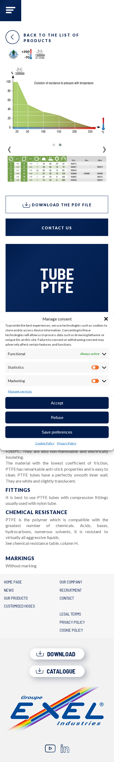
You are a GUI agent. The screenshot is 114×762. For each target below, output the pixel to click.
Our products (16, 597)
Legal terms (70, 613)
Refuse (57, 417)
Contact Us (57, 228)
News (9, 589)
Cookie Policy (44, 443)
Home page (13, 581)
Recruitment (71, 589)
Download (60, 654)
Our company (71, 581)
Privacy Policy (66, 443)
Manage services (20, 391)
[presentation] (9, 148)
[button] (106, 319)
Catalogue (60, 671)
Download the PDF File (61, 205)
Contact (67, 597)
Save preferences (57, 432)
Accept (57, 402)
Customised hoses (19, 605)
